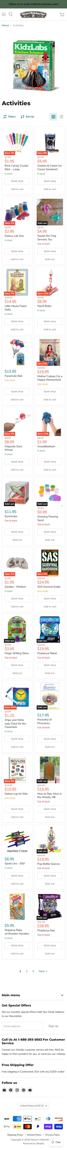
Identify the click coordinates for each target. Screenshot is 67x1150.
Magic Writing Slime (17, 653)
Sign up (53, 1026)
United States (32, 1105)
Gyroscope (11, 516)
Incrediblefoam (46, 446)
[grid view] (53, 117)
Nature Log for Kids (16, 794)
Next (42, 971)
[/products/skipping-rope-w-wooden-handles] (17, 906)
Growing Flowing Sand (47, 518)
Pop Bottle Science (48, 864)
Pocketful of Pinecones (44, 721)
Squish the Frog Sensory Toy (46, 237)
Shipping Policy (15, 1135)
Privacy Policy (52, 1135)
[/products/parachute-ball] (17, 352)
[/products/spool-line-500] (17, 840)
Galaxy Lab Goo (14, 236)
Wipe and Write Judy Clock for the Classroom (15, 723)
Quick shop (17, 181)
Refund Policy (34, 1135)
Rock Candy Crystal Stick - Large (16, 167)
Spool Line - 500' (15, 863)
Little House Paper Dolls (16, 307)
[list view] (61, 117)
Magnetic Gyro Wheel (13, 448)
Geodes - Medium (15, 586)
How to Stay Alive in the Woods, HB (49, 795)
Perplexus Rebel (47, 653)
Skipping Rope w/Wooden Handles (17, 931)
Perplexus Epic (46, 930)
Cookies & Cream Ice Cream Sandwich (49, 167)
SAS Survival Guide (48, 586)
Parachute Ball (13, 376)
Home (5, 25)
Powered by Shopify (33, 1143)
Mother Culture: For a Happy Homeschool (49, 378)
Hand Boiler (44, 306)
